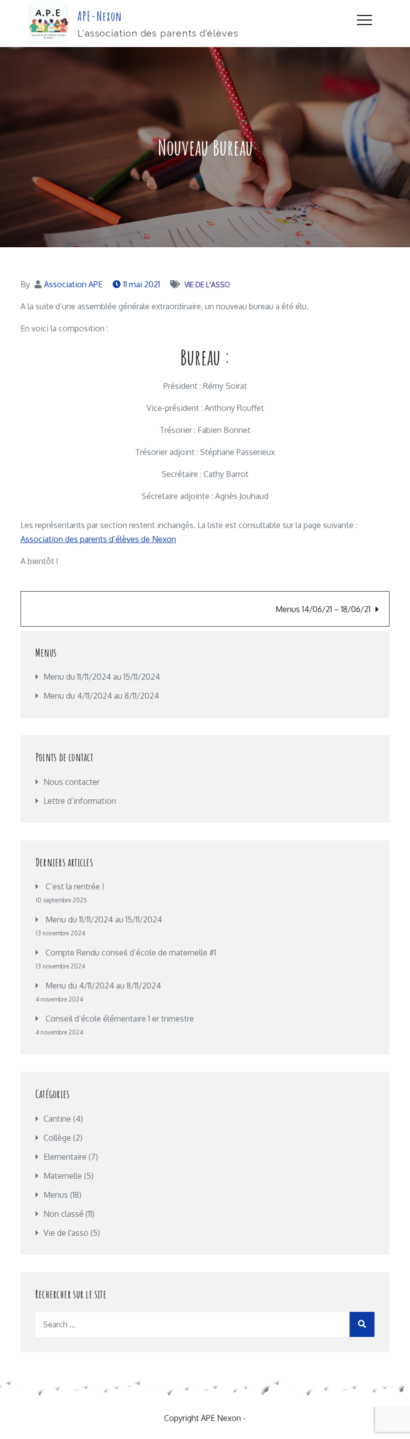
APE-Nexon (100, 16)
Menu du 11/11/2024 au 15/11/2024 (104, 919)
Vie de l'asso (207, 284)
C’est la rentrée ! (75, 886)
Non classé (64, 1214)
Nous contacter (72, 782)
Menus (56, 1195)
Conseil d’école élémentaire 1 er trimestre (120, 1019)
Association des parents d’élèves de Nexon (98, 539)
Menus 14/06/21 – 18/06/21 (323, 609)
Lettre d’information (80, 801)
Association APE (73, 284)
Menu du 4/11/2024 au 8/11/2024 (103, 986)
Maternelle (63, 1176)
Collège (57, 1138)
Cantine (57, 1119)
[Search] (362, 1324)
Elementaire (65, 1157)
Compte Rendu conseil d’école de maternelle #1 (131, 952)
